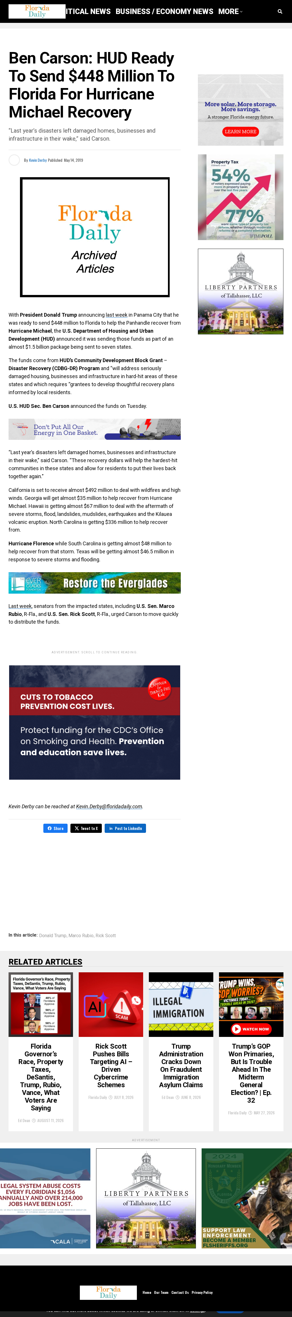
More (228, 11)
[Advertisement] (94, 879)
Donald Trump (52, 935)
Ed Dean (24, 1120)
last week (116, 315)
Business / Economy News (164, 11)
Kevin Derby (37, 160)
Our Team (161, 1292)
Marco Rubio (81, 935)
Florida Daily (97, 1097)
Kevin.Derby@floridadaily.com (109, 806)
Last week (20, 606)
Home (147, 1292)
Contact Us (180, 1292)
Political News (81, 11)
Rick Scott (106, 935)
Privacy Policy (202, 1292)
